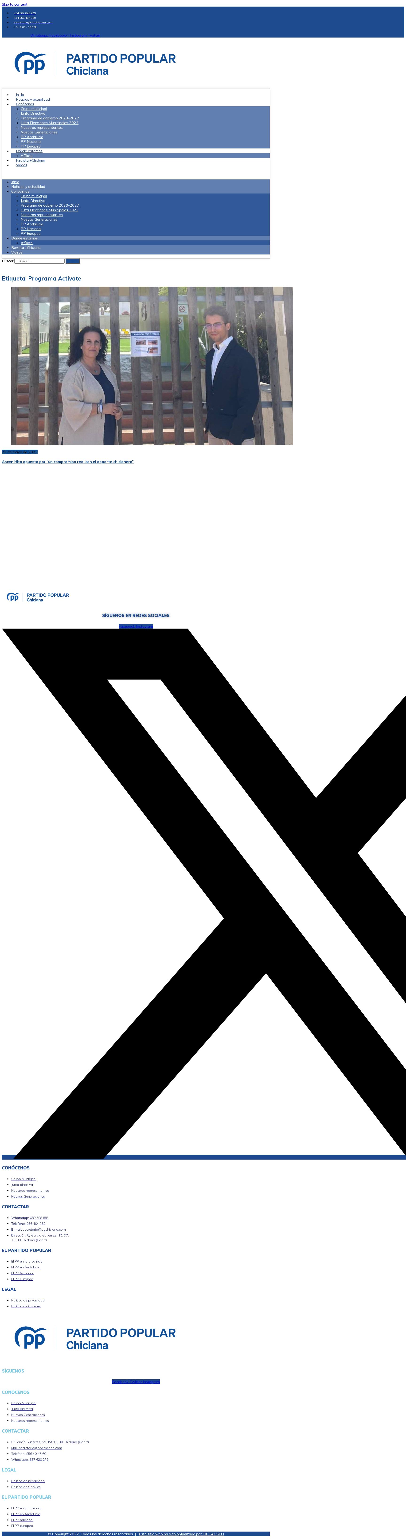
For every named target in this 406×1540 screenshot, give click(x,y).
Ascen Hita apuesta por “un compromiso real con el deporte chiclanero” (68, 461)
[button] (136, 173)
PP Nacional (31, 141)
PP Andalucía (32, 136)
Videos (21, 165)
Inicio (15, 182)
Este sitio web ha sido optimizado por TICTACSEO (181, 1534)
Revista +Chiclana (25, 247)
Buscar (7, 260)
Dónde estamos (29, 151)
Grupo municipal (34, 108)
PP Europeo (31, 233)
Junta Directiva (33, 113)
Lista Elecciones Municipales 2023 (49, 122)
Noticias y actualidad (28, 186)
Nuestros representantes (42, 127)
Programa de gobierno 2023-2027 (50, 118)
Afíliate (27, 242)
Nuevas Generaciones (39, 132)
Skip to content (14, 4)
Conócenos (25, 104)
